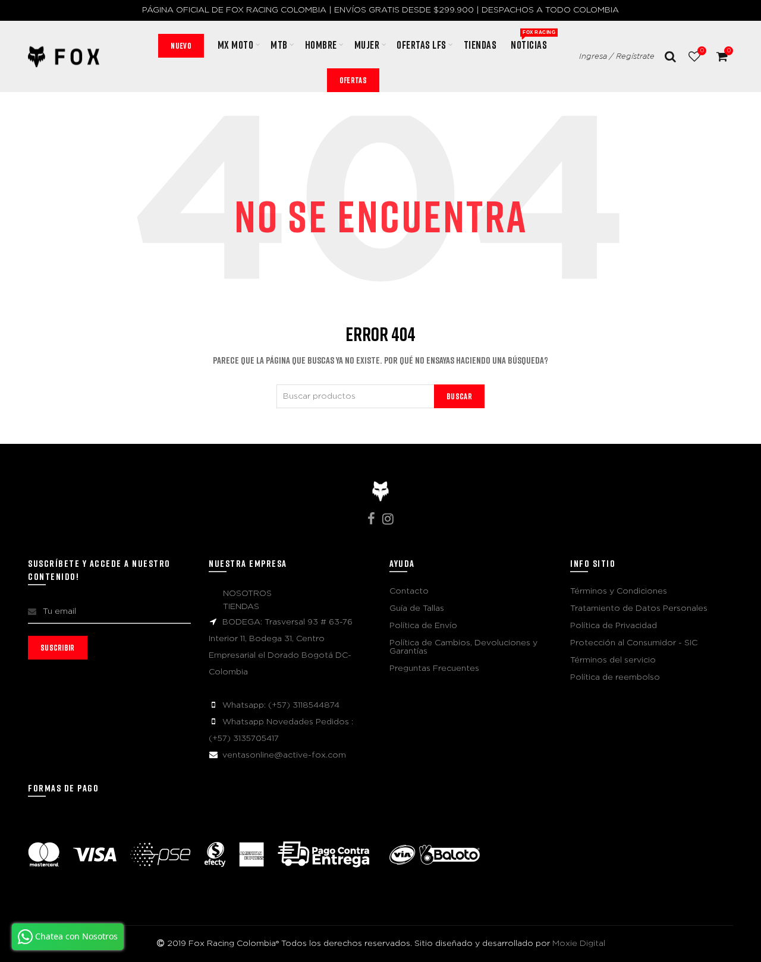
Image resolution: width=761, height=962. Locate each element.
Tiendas (480, 44)
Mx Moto (236, 44)
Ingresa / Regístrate (617, 57)
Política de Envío (423, 626)
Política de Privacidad (613, 626)
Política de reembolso (615, 677)
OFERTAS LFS (421, 44)
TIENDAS (241, 607)
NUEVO (181, 45)
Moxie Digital (578, 943)
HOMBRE (321, 44)
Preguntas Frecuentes (434, 668)
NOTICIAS (533, 40)
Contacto (409, 591)
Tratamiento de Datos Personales (638, 608)
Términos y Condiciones (618, 591)
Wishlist (701, 50)
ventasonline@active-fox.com (284, 755)
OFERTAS (353, 80)
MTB (279, 44)
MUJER (367, 44)
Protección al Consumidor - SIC (633, 643)
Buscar (459, 396)
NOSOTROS (247, 593)
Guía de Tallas (416, 608)
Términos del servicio (613, 660)
